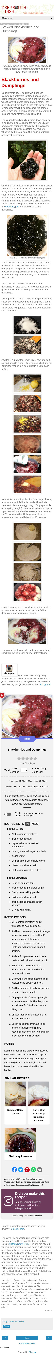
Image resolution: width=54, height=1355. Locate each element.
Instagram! (45, 684)
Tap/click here (17, 1229)
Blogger (32, 1352)
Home (27, 1338)
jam (17, 206)
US (27, 823)
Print (27, 739)
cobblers (9, 206)
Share (6, 1326)
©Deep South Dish (19, 1244)
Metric (35, 823)
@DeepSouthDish (28, 1202)
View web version (27, 1343)
